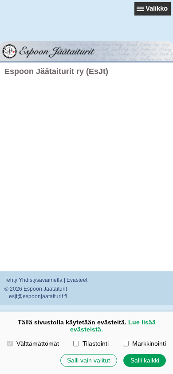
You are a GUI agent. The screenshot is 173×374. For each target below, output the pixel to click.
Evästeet (77, 280)
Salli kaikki (144, 360)
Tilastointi (95, 343)
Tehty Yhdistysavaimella (33, 280)
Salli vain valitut (88, 360)
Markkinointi (148, 343)
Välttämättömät (37, 343)
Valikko (156, 8)
